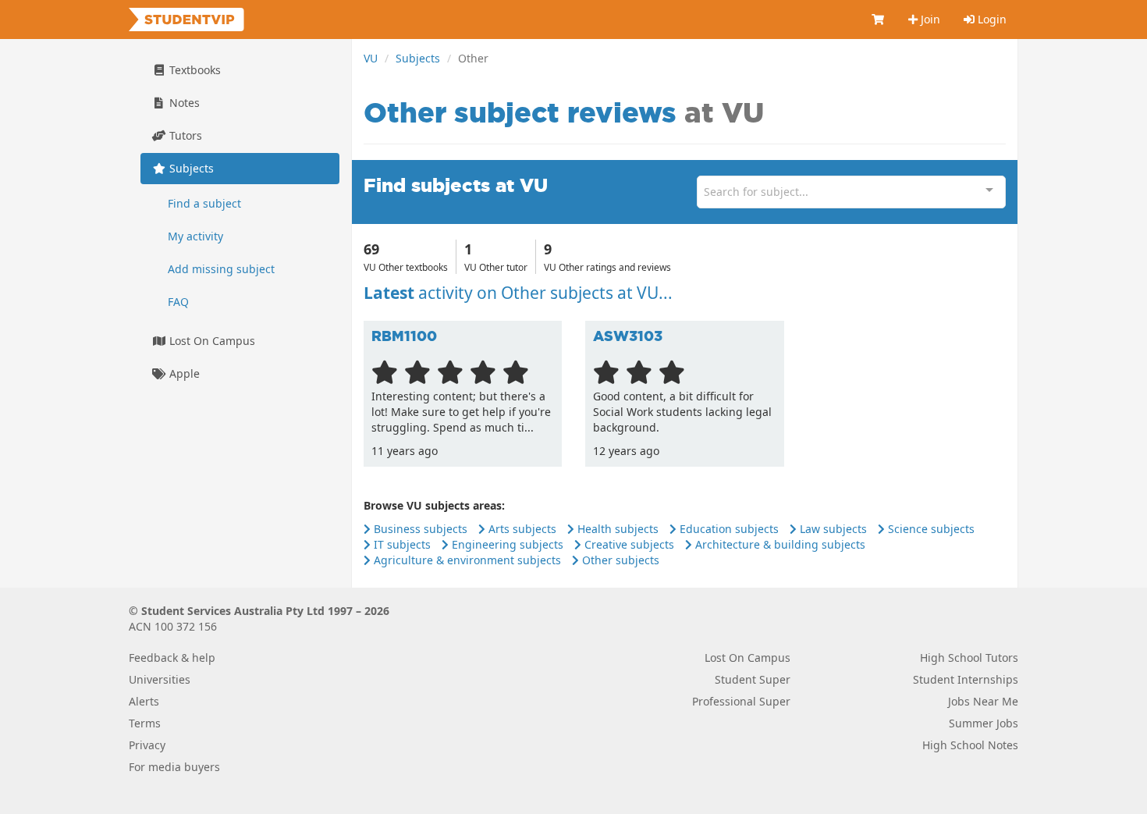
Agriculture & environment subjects (466, 560)
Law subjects (832, 528)
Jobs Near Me (983, 701)
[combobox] (852, 192)
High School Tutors (969, 657)
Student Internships (965, 679)
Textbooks (193, 69)
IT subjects (401, 544)
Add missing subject (221, 268)
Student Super (752, 679)
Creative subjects (627, 544)
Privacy (147, 745)
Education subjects (727, 528)
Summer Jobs (983, 723)
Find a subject (204, 203)
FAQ (178, 301)
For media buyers (174, 766)
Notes (183, 102)
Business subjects (419, 528)
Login (991, 19)
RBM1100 (404, 336)
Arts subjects (520, 528)
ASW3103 (627, 336)
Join (929, 19)
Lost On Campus (210, 340)
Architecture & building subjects (778, 544)
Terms (145, 723)
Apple (183, 373)
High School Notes (970, 745)
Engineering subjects (506, 544)
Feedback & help (172, 657)
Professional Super (741, 701)
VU (371, 58)
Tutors (184, 135)
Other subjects (619, 560)
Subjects (418, 58)
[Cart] (878, 19)
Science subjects (930, 528)
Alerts (144, 701)
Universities (159, 679)
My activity (195, 236)
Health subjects (616, 528)
